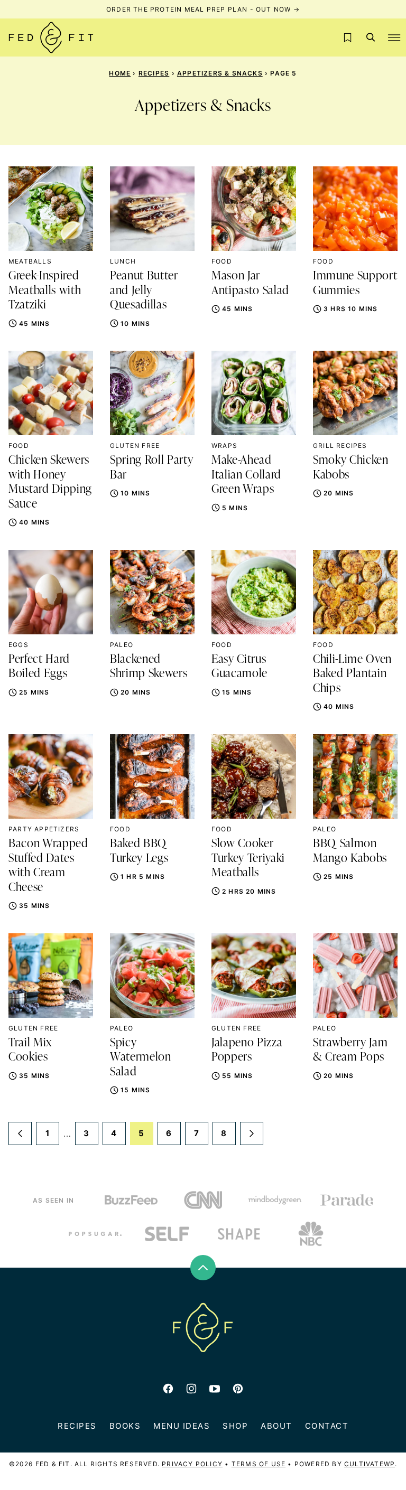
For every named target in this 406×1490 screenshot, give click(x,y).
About (276, 1426)
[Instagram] (191, 1388)
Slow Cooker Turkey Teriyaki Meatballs (248, 858)
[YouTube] (214, 1388)
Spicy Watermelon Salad (140, 1057)
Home (120, 73)
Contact (327, 1426)
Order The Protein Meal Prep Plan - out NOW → (203, 9)
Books (125, 1426)
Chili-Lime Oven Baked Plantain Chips (352, 674)
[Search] (371, 37)
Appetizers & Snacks (220, 73)
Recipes (154, 73)
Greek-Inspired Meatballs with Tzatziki (44, 290)
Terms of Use (258, 1464)
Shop (235, 1426)
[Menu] (394, 37)
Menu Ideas (181, 1426)
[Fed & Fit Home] (51, 37)
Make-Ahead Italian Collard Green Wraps (246, 475)
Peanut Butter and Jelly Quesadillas (144, 290)
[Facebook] (168, 1388)
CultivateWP (369, 1464)
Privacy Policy (192, 1464)
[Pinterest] (238, 1388)
